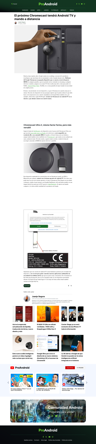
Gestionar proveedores (35, 222)
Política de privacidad (49, 229)
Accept (39, 226)
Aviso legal (56, 229)
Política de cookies (41, 229)
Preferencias (57, 226)
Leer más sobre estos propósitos (46, 222)
